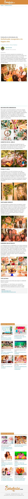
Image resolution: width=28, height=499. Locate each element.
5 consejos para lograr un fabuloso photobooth (7, 478)
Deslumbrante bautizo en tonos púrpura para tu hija (6, 448)
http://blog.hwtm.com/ (6, 290)
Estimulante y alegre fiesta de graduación (6, 337)
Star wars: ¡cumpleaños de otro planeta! (7, 352)
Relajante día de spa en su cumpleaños (20, 337)
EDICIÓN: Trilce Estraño (11, 49)
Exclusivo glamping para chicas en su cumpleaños (20, 367)
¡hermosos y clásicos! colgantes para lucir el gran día (6, 463)
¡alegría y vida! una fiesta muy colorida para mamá (21, 463)
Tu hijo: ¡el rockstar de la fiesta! (6, 366)
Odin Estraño (9, 47)
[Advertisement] (14, 21)
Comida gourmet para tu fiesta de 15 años (21, 446)
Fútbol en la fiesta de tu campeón (20, 352)
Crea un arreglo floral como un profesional (20, 478)
